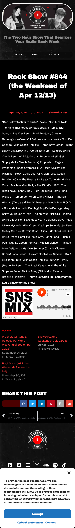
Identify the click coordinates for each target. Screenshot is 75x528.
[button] (69, 473)
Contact (50, 522)
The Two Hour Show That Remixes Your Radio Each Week (38, 39)
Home (18, 54)
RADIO (52, 54)
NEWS (35, 54)
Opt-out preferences (30, 522)
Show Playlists (58, 112)
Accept (37, 514)
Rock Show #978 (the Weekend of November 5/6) (16, 367)
